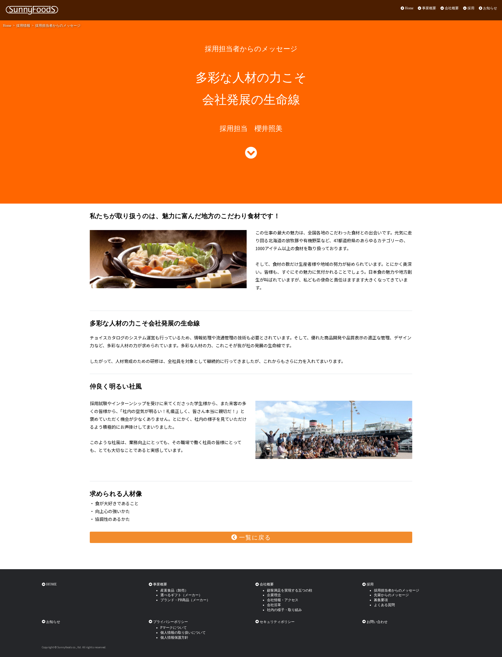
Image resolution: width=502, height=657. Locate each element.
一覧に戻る (254, 537)
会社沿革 (274, 605)
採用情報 (23, 26)
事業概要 (159, 584)
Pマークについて (173, 628)
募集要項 (381, 600)
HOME (51, 584)
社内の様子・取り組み (284, 610)
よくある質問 (384, 605)
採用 (370, 584)
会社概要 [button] (451, 8)
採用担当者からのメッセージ (57, 26)
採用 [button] (470, 8)
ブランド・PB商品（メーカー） (185, 600)
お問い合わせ (377, 622)
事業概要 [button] (428, 8)
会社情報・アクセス (282, 600)
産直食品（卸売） (174, 590)
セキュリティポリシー (277, 622)
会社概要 (266, 584)
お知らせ (489, 8)
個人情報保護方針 (174, 637)
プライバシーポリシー (170, 622)
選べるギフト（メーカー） (181, 595)
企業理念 (274, 595)
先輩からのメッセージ (391, 595)
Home (408, 8)
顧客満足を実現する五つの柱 (289, 590)
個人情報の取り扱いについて (183, 633)
